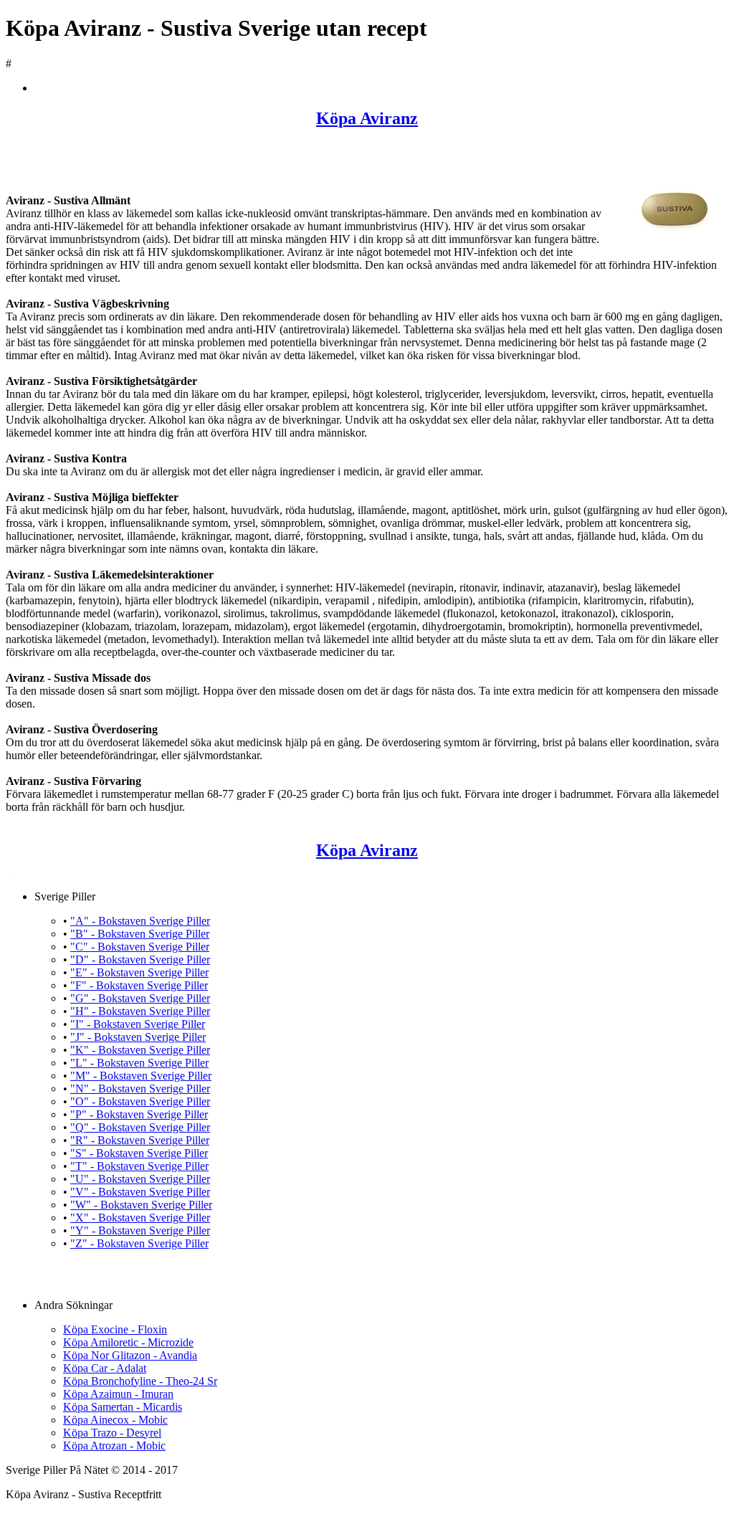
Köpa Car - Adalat (104, 1368)
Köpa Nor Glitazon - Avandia (130, 1355)
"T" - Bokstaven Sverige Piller (139, 1166)
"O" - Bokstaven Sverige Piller (140, 1101)
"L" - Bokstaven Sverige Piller (139, 1063)
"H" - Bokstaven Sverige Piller (140, 1011)
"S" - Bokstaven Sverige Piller (139, 1153)
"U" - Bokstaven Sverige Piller (140, 1179)
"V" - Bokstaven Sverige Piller (140, 1192)
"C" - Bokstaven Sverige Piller (139, 947)
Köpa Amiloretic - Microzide (128, 1342)
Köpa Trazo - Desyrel (112, 1433)
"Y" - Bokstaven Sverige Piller (140, 1230)
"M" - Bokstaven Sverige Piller (140, 1076)
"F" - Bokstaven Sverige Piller (139, 985)
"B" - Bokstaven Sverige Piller (139, 934)
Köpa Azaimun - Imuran (118, 1394)
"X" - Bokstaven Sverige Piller (140, 1217)
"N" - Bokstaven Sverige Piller (140, 1088)
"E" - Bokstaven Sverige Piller (139, 972)
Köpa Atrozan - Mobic (114, 1445)
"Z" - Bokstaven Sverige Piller (139, 1243)
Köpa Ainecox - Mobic (115, 1420)
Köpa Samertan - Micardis (122, 1407)
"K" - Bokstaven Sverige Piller (140, 1050)
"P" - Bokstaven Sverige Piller (139, 1114)
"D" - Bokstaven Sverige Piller (140, 959)
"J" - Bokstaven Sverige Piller (138, 1037)
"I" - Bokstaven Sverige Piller (137, 1024)
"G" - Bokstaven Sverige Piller (140, 998)
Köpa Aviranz (367, 118)
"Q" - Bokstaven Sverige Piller (140, 1127)
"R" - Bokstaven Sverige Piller (139, 1140)
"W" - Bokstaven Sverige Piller (141, 1205)
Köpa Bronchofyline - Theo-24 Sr (140, 1381)
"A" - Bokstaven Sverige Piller (140, 921)
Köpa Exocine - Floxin (115, 1329)
